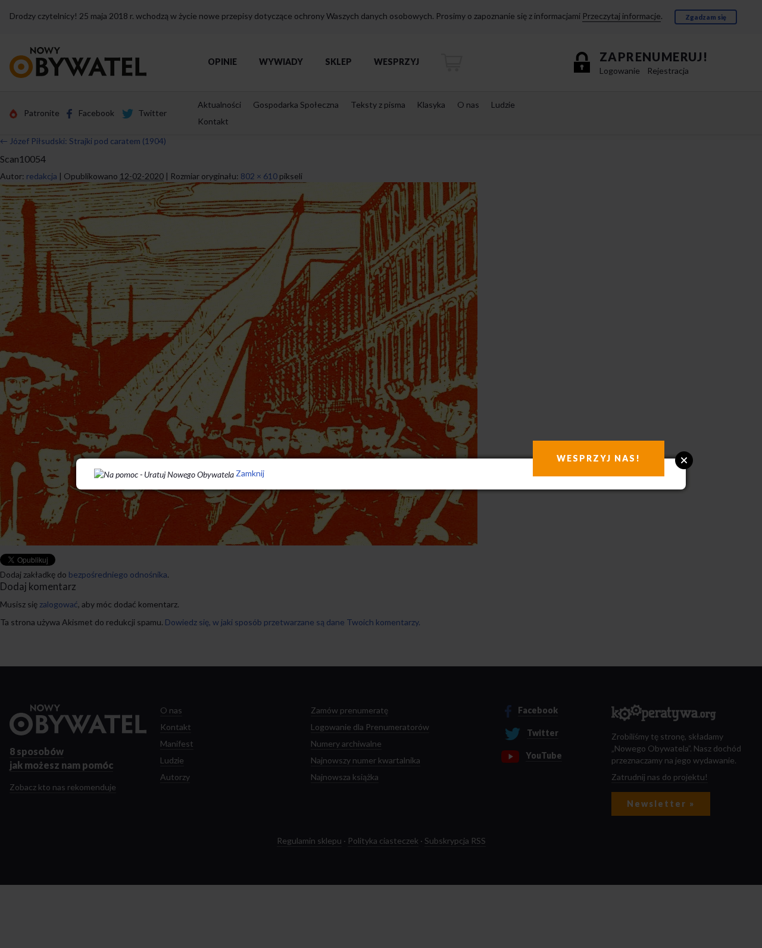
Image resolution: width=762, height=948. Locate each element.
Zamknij (250, 473)
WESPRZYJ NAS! (599, 458)
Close (684, 460)
